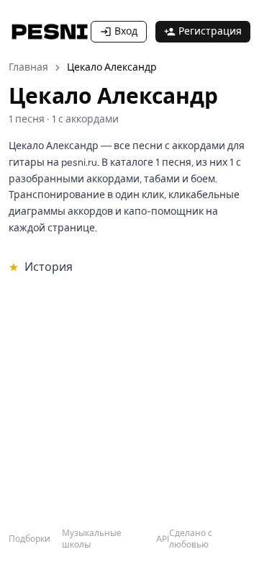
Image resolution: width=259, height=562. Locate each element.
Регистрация (210, 31)
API (162, 539)
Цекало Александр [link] (112, 67)
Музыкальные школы (92, 539)
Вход (125, 31)
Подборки (29, 539)
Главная (28, 67)
